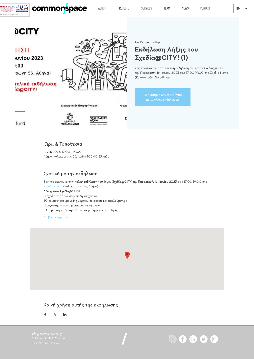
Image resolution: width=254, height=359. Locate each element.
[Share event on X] (55, 314)
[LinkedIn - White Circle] (193, 339)
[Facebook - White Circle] (183, 339)
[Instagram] (214, 339)
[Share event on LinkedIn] (65, 314)
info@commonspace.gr (47, 334)
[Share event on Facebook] (45, 314)
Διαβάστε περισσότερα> (59, 217)
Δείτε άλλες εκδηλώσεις (163, 99)
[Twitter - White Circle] (204, 339)
